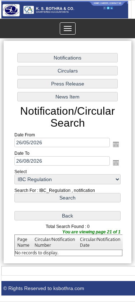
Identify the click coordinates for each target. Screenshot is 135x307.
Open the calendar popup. (116, 144)
